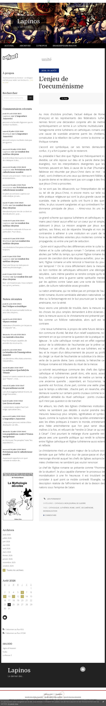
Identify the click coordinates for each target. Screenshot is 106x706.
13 (22, 596)
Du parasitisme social (13, 388)
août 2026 (7, 534)
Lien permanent (54, 499)
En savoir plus (13, 704)
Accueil (9, 45)
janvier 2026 (7, 559)
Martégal (7, 134)
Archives (25, 45)
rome (72, 508)
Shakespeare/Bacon (65, 45)
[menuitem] (10, 45)
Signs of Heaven (9, 648)
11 (13, 596)
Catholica (59, 503)
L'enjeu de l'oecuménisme (61, 83)
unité (77, 508)
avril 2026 (6, 548)
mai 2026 (6, 545)
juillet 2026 (7, 538)
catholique (54, 508)
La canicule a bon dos (13, 337)
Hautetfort (58, 694)
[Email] (5, 617)
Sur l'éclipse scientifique (14, 306)
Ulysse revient (10, 322)
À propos (41, 45)
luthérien (64, 508)
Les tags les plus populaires (72, 697)
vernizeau (7, 187)
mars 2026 (7, 552)
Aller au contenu (9, 5)
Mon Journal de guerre (75, 503)
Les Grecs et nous (11, 403)
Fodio (5, 205)
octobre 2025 (8, 566)
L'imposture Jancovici (14, 419)
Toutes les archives (15, 570)
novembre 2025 (9, 562)
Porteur (6, 277)
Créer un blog (48, 694)
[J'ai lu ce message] (103, 701)
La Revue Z (7, 655)
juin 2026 (6, 541)
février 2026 (7, 555)
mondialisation (50, 511)
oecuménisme (87, 508)
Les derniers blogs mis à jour (34, 697)
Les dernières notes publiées (53, 697)
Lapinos (28, 21)
